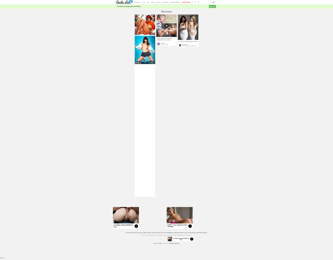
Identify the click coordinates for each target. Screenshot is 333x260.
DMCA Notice (173, 235)
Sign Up (212, 6)
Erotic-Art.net (165, 243)
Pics (144, 2)
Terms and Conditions (147, 235)
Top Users (165, 2)
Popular (158, 2)
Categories (137, 2)
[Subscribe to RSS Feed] (195, 2)
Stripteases (188, 235)
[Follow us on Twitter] (192, 2)
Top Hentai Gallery (175, 2)
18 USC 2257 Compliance (162, 235)
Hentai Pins (181, 235)
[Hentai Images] (145, 24)
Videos (153, 2)
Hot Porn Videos (164, 44)
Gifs (148, 2)
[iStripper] (145, 49)
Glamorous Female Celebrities (189, 46)
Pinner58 (163, 43)
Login (213, 2)
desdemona (185, 44)
